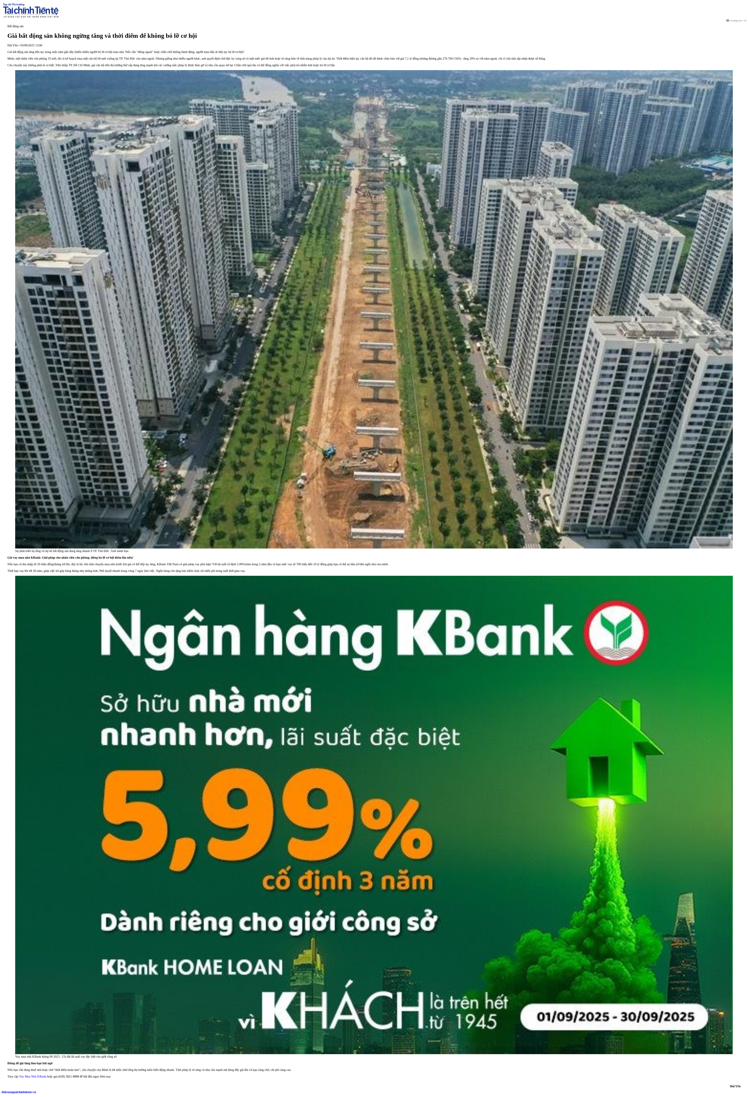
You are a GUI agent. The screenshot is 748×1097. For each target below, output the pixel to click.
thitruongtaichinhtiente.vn (19, 1092)
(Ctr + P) (738, 20)
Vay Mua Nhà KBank (32, 1076)
